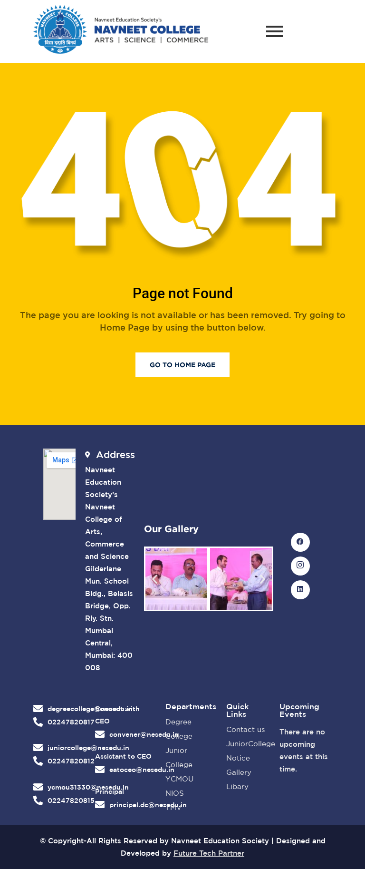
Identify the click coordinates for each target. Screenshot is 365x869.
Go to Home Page (182, 364)
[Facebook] (300, 542)
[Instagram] (300, 566)
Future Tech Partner (208, 853)
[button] (155, 579)
